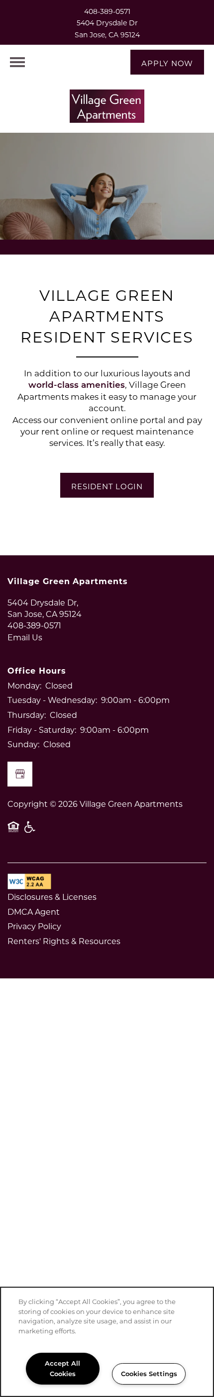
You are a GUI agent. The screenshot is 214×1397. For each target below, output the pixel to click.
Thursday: (26, 714)
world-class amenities (76, 384)
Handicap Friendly (30, 832)
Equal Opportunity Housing (13, 832)
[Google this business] (19, 774)
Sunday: (23, 744)
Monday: (24, 685)
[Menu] (17, 62)
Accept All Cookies (62, 1368)
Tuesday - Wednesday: (52, 700)
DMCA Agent (33, 911)
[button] (167, 62)
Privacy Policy (34, 926)
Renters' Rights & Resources (63, 941)
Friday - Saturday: (41, 729)
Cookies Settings (149, 1373)
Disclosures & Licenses (52, 896)
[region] (107, 1342)
